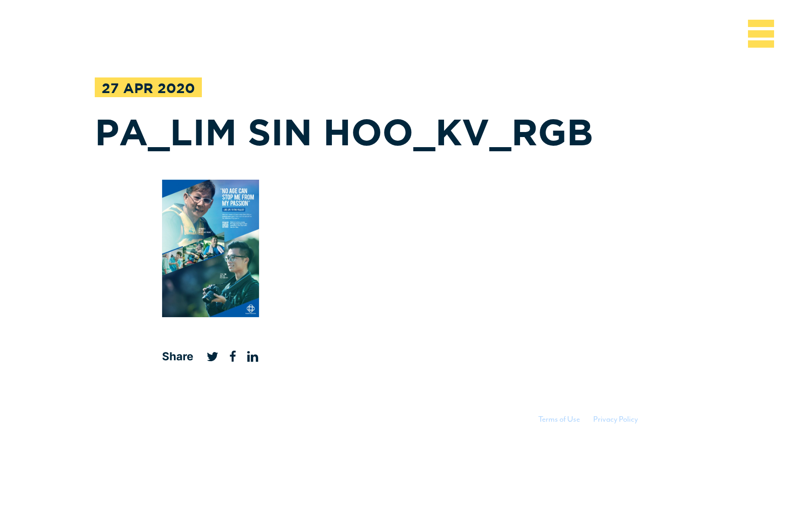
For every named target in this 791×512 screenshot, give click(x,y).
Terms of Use (559, 419)
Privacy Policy (615, 419)
